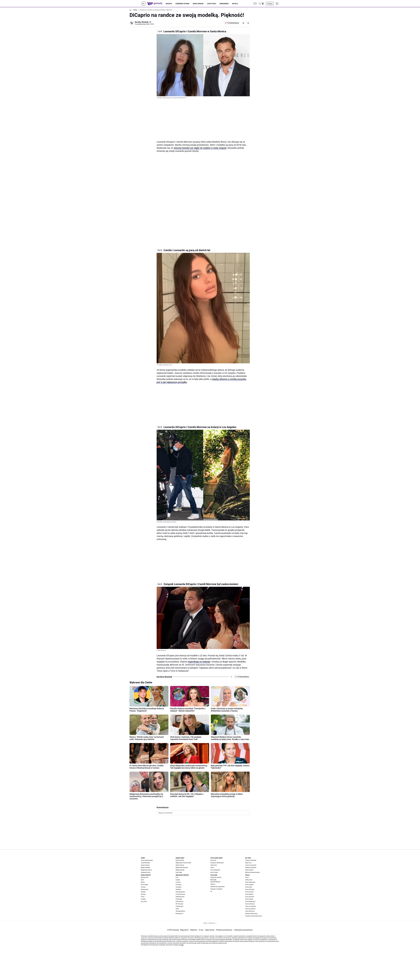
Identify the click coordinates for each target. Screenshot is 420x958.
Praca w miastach (250, 906)
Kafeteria (178, 889)
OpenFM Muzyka (215, 882)
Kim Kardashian (215, 870)
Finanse (143, 887)
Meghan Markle (145, 867)
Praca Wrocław (249, 889)
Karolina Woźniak (142, 22)
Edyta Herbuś (249, 870)
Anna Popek (214, 872)
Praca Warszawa (250, 882)
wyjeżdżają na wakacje (199, 661)
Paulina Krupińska (250, 860)
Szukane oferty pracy (251, 913)
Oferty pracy (248, 880)
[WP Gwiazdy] (156, 4)
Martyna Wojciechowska (252, 872)
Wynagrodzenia (180, 911)
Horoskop (178, 884)
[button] (261, 3)
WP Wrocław (179, 904)
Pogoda (143, 899)
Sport (142, 880)
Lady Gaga (179, 872)
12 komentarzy (233, 23)
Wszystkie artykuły (215, 877)
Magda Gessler (180, 870)
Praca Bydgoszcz (250, 901)
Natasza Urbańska (250, 867)
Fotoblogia (179, 899)
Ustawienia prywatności (243, 930)
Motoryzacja (144, 889)
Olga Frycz (248, 862)
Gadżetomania (180, 896)
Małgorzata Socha (146, 870)
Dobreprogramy (180, 892)
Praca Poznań (249, 892)
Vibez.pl (212, 884)
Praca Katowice (250, 904)
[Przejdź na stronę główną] (143, 5)
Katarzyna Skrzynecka (217, 862)
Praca (142, 896)
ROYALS (235, 3)
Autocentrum (179, 901)
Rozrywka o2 (179, 913)
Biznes (143, 882)
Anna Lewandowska (147, 860)
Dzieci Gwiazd (198, 3)
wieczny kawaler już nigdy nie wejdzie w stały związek (200, 148)
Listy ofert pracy (250, 911)
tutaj (182, 945)
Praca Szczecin (249, 896)
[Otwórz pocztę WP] (255, 3)
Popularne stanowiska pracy (253, 916)
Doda (212, 867)
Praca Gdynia (249, 899)
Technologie (144, 884)
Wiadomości (144, 877)
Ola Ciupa (213, 860)
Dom (177, 877)
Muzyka (169, 3)
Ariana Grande (145, 865)
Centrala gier (179, 906)
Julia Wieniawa (145, 862)
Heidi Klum (213, 865)
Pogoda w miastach (216, 889)
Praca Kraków (249, 884)
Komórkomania (180, 894)
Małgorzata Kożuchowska (183, 862)
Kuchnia (178, 882)
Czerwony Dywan (182, 3)
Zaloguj (269, 3)
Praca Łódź (248, 887)
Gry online (144, 901)
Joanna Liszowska (250, 865)
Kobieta (143, 892)
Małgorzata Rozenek (182, 867)
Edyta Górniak (180, 860)
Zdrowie (143, 894)
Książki (178, 880)
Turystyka (178, 887)
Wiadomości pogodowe (217, 886)
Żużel (177, 908)
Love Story (211, 3)
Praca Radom (249, 894)
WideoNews (224, 3)
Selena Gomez (180, 865)
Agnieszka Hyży (145, 872)
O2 (211, 891)
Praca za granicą (250, 908)
